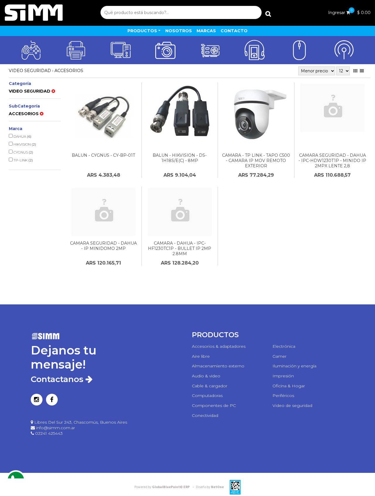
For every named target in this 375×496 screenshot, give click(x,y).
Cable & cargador (209, 385)
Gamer (279, 356)
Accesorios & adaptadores (219, 346)
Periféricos (283, 395)
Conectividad (205, 415)
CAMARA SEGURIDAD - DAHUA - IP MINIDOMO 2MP (103, 246)
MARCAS (206, 30)
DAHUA (22, 136)
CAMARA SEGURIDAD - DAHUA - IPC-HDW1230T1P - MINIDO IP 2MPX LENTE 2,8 (332, 160)
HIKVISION (24, 144)
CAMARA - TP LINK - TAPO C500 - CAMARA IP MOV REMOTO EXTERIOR (256, 160)
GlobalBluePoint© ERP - (164, 487)
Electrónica (283, 346)
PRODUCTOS (142, 30)
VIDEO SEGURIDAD (30, 70)
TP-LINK (23, 160)
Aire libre (201, 356)
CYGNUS (23, 152)
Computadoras (207, 395)
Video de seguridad (292, 405)
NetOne (210, 487)
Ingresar (336, 12)
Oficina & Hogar (288, 385)
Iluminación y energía (294, 366)
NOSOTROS (178, 30)
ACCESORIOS (68, 70)
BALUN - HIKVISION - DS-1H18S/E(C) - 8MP (180, 158)
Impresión (283, 376)
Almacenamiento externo (218, 366)
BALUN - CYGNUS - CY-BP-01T (103, 155)
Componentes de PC (214, 405)
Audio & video (206, 376)
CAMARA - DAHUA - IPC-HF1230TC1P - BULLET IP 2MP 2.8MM (179, 248)
